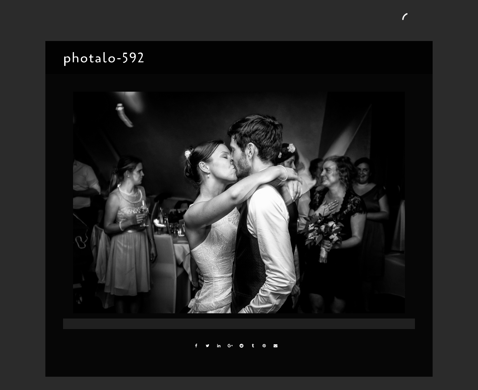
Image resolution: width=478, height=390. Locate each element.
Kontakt (310, 20)
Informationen (220, 20)
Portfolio (126, 20)
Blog (145, 20)
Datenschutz (361, 20)
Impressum (333, 20)
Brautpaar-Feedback (258, 20)
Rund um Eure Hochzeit (178, 20)
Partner (290, 20)
